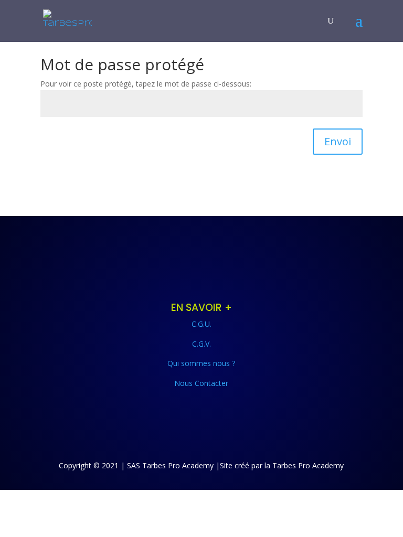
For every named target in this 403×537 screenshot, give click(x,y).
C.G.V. (201, 344)
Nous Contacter (201, 383)
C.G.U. (201, 324)
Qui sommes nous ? (201, 363)
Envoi (337, 141)
